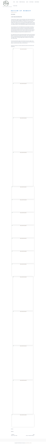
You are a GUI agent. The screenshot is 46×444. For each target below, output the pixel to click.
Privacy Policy (15, 5)
